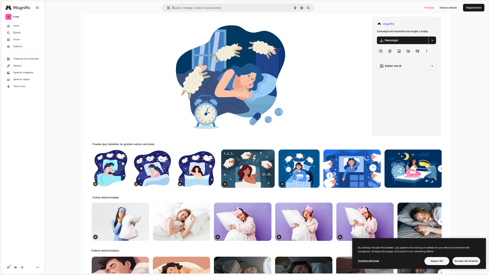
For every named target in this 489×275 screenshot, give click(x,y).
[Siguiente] (441, 169)
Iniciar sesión (448, 7)
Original (195, 24)
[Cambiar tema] (22, 267)
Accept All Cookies (466, 261)
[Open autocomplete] (167, 7)
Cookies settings (368, 260)
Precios (429, 7)
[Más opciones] (426, 51)
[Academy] (15, 267)
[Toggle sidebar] (37, 8)
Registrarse (473, 7)
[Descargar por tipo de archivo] (432, 40)
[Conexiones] (8, 267)
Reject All (437, 261)
